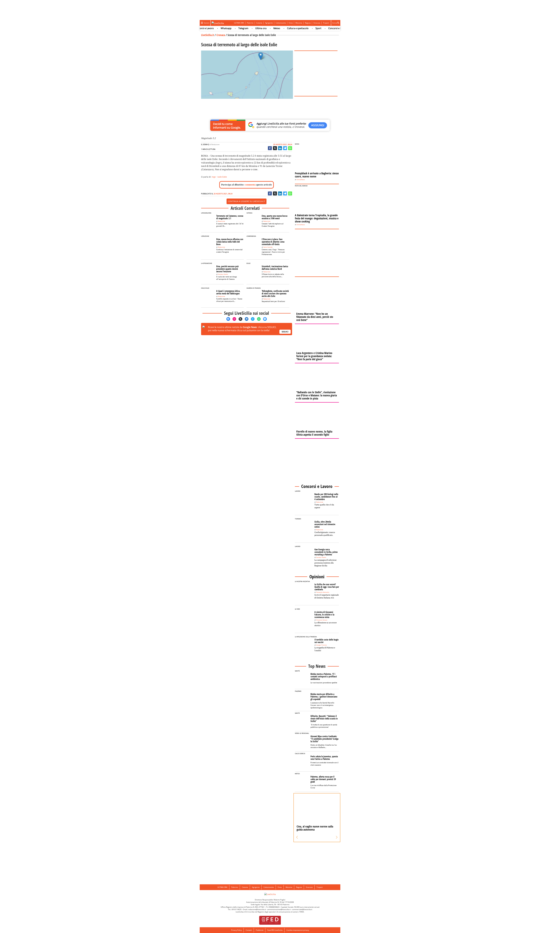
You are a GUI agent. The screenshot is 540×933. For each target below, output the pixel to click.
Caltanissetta (281, 23)
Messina (298, 23)
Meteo (255, 28)
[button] (297, 837)
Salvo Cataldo (268, 247)
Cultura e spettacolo (276, 28)
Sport (297, 28)
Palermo (250, 23)
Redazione (215, 144)
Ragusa (308, 23)
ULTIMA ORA (239, 23)
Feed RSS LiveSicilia (275, 930)
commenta (250, 184)
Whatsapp (204, 28)
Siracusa (316, 23)
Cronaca (220, 35)
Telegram (222, 28)
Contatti (249, 930)
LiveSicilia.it (207, 35)
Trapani (326, 23)
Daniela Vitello (223, 274)
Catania (259, 23)
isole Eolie (222, 176)
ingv (214, 176)
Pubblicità (259, 930)
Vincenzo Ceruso (321, 620)
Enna (291, 23)
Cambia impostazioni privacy (297, 930)
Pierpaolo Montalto (322, 592)
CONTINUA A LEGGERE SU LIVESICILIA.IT (246, 201)
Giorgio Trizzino (321, 645)
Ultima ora (239, 28)
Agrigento (269, 23)
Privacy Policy (236, 930)
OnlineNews (301, 180)
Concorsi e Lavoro (316, 28)
